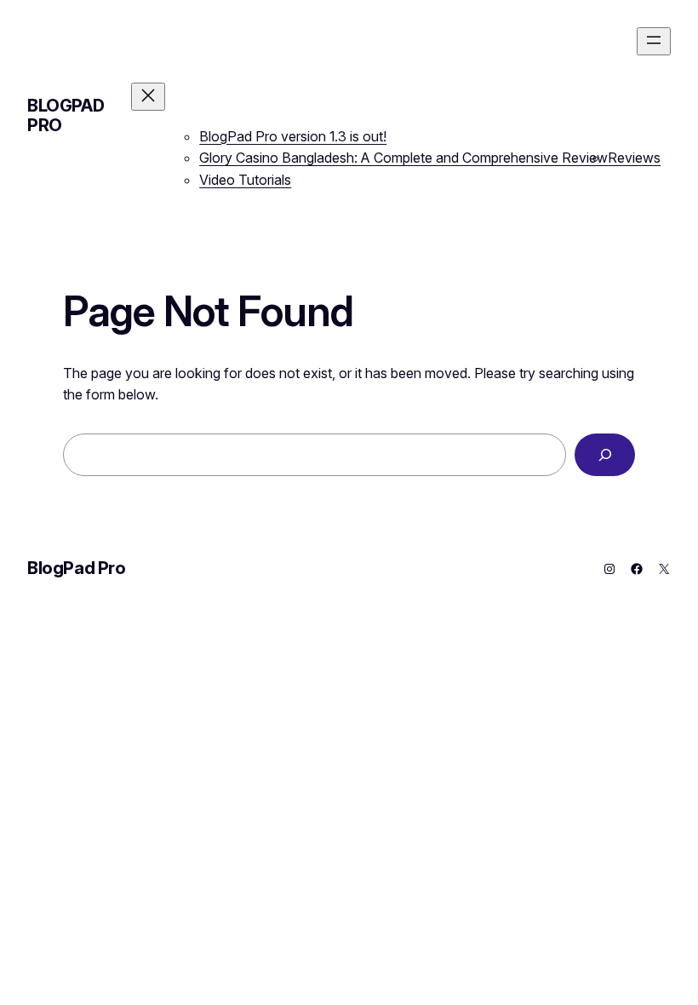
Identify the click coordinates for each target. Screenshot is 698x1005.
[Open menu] (654, 41)
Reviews (634, 157)
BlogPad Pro (65, 115)
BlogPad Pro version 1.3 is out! (292, 136)
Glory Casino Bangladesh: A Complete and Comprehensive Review (403, 157)
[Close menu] (148, 97)
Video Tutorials (245, 179)
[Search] (605, 454)
